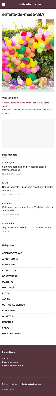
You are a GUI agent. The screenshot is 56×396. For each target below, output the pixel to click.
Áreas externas (12, 253)
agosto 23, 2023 (11, 214)
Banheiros (8, 264)
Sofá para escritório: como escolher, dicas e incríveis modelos (24, 168)
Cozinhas (7, 203)
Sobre (5, 358)
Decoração (8, 163)
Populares (9, 310)
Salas (5, 183)
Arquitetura (10, 258)
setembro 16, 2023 (12, 194)
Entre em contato (10, 361)
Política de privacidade (12, 365)
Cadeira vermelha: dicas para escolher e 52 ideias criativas (27, 188)
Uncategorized (11, 333)
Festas (6, 293)
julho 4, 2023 (10, 231)
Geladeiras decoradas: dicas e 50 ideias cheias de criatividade (28, 208)
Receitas (7, 322)
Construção (10, 276)
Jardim (6, 299)
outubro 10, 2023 (12, 174)
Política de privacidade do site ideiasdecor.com (21, 384)
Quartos (7, 316)
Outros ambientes (13, 304)
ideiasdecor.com (30, 4)
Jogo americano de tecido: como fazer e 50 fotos (26, 227)
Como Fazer (9, 270)
